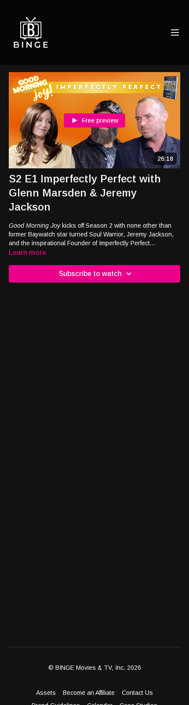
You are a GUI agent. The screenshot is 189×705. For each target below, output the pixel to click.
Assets (46, 692)
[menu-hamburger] (175, 32)
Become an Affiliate (89, 692)
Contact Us (137, 692)
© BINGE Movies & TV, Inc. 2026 (94, 668)
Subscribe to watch (90, 273)
